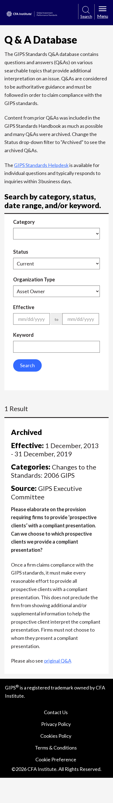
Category (24, 222)
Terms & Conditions (56, 748)
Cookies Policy (55, 736)
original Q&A (57, 661)
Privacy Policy (56, 724)
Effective (23, 307)
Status (20, 252)
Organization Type (34, 279)
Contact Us (56, 712)
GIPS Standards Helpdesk (41, 165)
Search (27, 365)
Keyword (23, 335)
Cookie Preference (55, 759)
